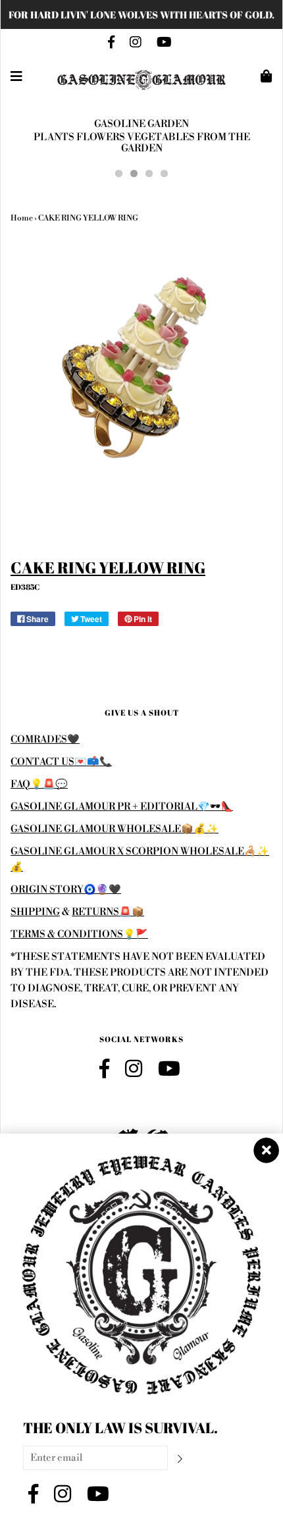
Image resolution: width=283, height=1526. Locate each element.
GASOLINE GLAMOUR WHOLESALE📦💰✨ (115, 829)
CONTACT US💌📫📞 (61, 762)
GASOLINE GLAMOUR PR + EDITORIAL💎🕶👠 (122, 807)
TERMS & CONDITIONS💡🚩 (79, 934)
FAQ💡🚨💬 (39, 784)
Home (22, 218)
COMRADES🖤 (45, 739)
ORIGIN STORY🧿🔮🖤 (66, 889)
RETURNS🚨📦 (108, 912)
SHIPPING (35, 912)
